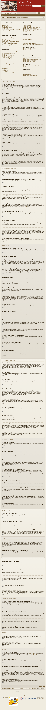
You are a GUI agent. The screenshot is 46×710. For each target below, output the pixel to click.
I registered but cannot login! (7, 27)
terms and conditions (29, 691)
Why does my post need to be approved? (9, 63)
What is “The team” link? (27, 31)
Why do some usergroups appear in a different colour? (32, 29)
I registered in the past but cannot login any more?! (11, 29)
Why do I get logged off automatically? (8, 31)
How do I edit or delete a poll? (7, 56)
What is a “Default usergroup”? (28, 30)
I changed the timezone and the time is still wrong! (10, 41)
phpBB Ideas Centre (6, 661)
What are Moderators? (27, 25)
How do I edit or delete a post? (7, 52)
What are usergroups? (27, 26)
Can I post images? (5, 71)
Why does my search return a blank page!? (30, 50)
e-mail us (42, 698)
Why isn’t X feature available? (28, 72)
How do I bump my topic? (6, 64)
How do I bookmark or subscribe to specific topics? (32, 59)
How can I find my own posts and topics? (30, 53)
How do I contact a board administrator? (30, 75)
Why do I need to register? (6, 24)
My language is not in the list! (7, 42)
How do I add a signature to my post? (8, 53)
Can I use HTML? (5, 69)
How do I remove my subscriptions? (29, 61)
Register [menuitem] (43, 13)
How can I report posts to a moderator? (9, 60)
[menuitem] (37, 13)
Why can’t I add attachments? (7, 58)
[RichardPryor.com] (9, 6)
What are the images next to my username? (9, 43)
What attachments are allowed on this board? (31, 65)
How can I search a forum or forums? (29, 48)
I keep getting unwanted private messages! (30, 37)
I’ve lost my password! (6, 30)
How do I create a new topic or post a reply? (9, 51)
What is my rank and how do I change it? (9, 45)
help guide (38, 698)
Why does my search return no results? (30, 49)
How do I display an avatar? (7, 44)
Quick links (3, 13)
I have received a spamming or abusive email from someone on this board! (32, 39)
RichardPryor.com (8, 13)
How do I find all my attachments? (29, 66)
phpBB (26, 206)
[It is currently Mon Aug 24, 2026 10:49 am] (43, 17)
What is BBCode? (5, 68)
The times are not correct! (6, 40)
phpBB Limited (31, 653)
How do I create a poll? (6, 54)
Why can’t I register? (5, 26)
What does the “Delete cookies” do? (8, 32)
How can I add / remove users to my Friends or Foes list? (33, 44)
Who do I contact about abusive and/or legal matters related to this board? (32, 74)
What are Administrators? (27, 24)
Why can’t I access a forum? (7, 57)
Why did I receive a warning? (7, 59)
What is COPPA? (5, 25)
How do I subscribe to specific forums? (30, 60)
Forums (15, 13)
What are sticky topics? (6, 74)
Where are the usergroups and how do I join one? (31, 27)
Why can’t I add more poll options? (8, 55)
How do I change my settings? (7, 37)
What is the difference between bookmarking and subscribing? (31, 58)
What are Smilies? (5, 70)
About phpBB (35, 654)
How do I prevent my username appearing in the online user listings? (11, 39)
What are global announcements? (8, 72)
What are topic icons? (6, 77)
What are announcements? (6, 73)
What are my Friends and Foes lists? (29, 43)
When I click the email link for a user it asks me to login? (12, 46)
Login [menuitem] (41, 13)
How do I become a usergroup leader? (30, 28)
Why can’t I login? (5, 28)
